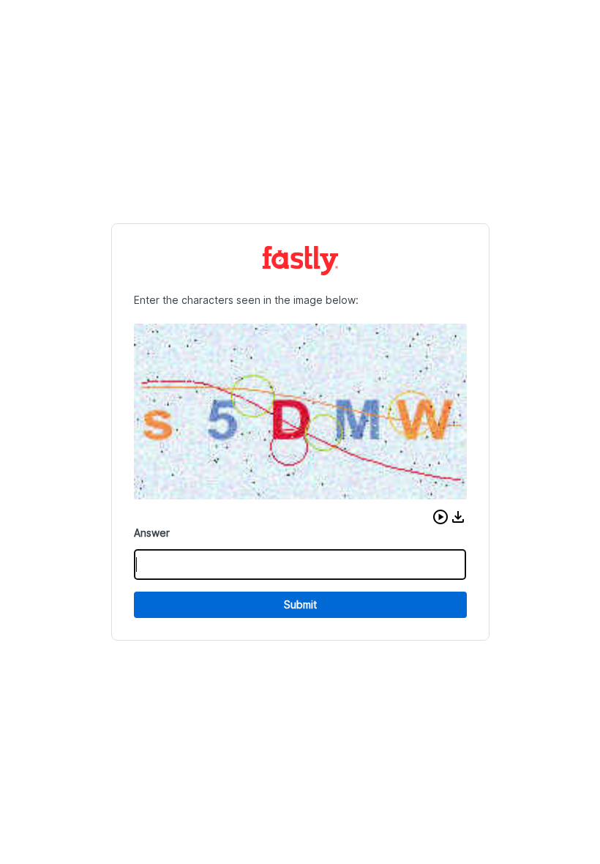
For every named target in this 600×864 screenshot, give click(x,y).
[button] (440, 517)
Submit (300, 604)
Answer (152, 532)
